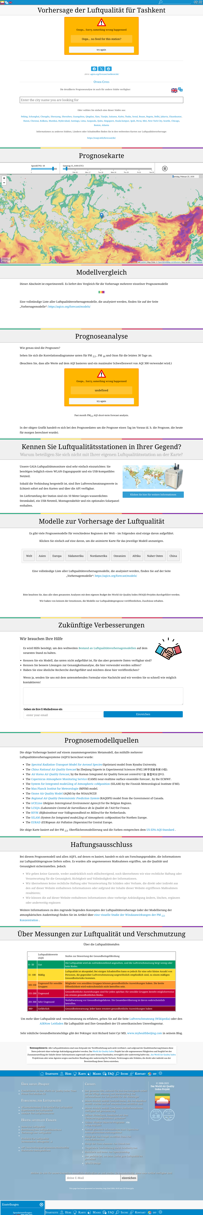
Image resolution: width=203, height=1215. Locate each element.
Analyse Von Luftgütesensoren (37, 1113)
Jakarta (164, 116)
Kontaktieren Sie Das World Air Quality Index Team (48, 1090)
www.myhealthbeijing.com (144, 1033)
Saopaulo (91, 120)
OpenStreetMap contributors (169, 262)
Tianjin (104, 116)
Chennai (34, 120)
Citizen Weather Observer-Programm (104, 1122)
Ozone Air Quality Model (47, 793)
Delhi (156, 116)
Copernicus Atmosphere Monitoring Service (59, 779)
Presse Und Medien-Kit (33, 1093)
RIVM (34, 812)
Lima (83, 120)
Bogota (149, 116)
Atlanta (105, 125)
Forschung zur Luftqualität (41, 1100)
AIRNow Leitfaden (51, 1023)
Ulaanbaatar (175, 116)
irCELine (36, 803)
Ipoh (132, 120)
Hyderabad (64, 120)
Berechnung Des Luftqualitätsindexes (41, 1129)
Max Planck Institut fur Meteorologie (54, 788)
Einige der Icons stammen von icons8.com (107, 1143)
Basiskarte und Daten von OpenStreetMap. (107, 1151)
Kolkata (44, 120)
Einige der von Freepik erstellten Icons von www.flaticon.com (108, 1138)
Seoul (135, 116)
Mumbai (53, 120)
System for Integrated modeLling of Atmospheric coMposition (70, 784)
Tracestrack (197, 262)
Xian (97, 116)
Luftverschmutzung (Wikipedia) (149, 1018)
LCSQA (35, 808)
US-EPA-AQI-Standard (160, 829)
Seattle (166, 120)
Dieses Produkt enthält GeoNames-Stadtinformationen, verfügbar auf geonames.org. (114, 1109)
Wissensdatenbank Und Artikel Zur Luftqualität (46, 1107)
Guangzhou (78, 116)
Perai (138, 120)
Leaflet (143, 262)
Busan (142, 116)
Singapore (109, 120)
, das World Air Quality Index (163, 1054)
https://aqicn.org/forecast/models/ (69, 306)
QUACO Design (93, 1163)
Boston (97, 125)
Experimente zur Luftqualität (36, 1110)
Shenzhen (67, 116)
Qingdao (90, 116)
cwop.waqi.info (93, 1125)
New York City (155, 120)
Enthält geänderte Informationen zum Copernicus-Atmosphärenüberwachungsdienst (112, 1131)
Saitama (113, 116)
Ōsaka (128, 116)
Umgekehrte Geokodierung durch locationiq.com (111, 1147)
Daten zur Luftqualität (33, 1126)
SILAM (35, 817)
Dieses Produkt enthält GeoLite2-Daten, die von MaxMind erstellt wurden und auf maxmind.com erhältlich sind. (115, 1102)
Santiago (75, 120)
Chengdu (44, 116)
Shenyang (56, 116)
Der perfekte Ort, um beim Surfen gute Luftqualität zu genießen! (114, 1158)
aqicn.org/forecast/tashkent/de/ (104, 74)
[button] (101, 216)
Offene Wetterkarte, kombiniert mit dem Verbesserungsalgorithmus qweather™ (106, 1117)
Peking (24, 116)
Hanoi (26, 120)
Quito (100, 120)
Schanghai (34, 116)
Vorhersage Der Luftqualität (36, 1132)
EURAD (35, 822)
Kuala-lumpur (122, 120)
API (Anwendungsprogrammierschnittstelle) (45, 1147)
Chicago (175, 120)
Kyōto (121, 116)
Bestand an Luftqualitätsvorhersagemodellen (107, 648)
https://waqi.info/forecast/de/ (101, 137)
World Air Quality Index (104, 1051)
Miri (145, 120)
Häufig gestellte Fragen (38, 1120)
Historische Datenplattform (35, 1150)
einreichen (129, 1178)
